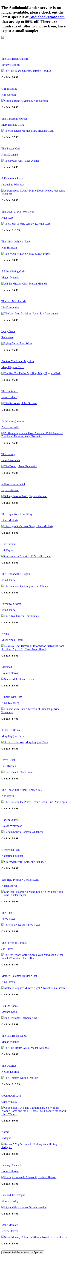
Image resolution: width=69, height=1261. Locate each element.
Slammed (6, 666)
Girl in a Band (9, 88)
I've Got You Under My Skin (17, 361)
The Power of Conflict (14, 942)
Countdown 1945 (11, 1095)
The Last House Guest (14, 1035)
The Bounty (8, 454)
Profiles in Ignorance (13, 421)
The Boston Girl (10, 148)
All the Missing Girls (13, 271)
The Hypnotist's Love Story (16, 514)
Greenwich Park (10, 849)
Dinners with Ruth (11, 696)
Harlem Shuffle (10, 819)
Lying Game (8, 331)
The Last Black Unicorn (14, 58)
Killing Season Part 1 (13, 484)
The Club (6, 912)
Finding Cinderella (11, 1165)
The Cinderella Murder (14, 118)
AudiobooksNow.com (47, 17)
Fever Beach (8, 759)
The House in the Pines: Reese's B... (21, 789)
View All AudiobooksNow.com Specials (22, 1252)
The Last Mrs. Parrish (13, 301)
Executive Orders (11, 603)
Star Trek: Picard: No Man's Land (20, 879)
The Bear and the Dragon (15, 573)
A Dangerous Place (12, 178)
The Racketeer (9, 391)
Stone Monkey (9, 1224)
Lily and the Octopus (13, 1195)
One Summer (8, 544)
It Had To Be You (11, 730)
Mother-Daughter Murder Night (19, 975)
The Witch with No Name (15, 241)
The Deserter (8, 1065)
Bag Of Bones (9, 1005)
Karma (5, 1131)
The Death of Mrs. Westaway (17, 211)
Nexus (5, 633)
